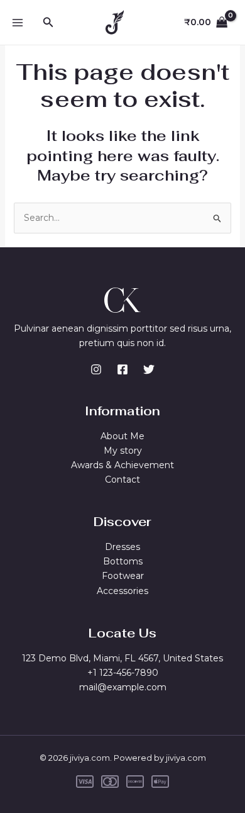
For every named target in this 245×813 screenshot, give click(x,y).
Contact (122, 479)
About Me (122, 436)
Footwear (123, 575)
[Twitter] (149, 369)
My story (123, 450)
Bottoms (123, 561)
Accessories (122, 591)
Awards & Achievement (122, 465)
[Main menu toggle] (17, 22)
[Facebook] (122, 369)
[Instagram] (96, 369)
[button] (48, 22)
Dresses (122, 546)
